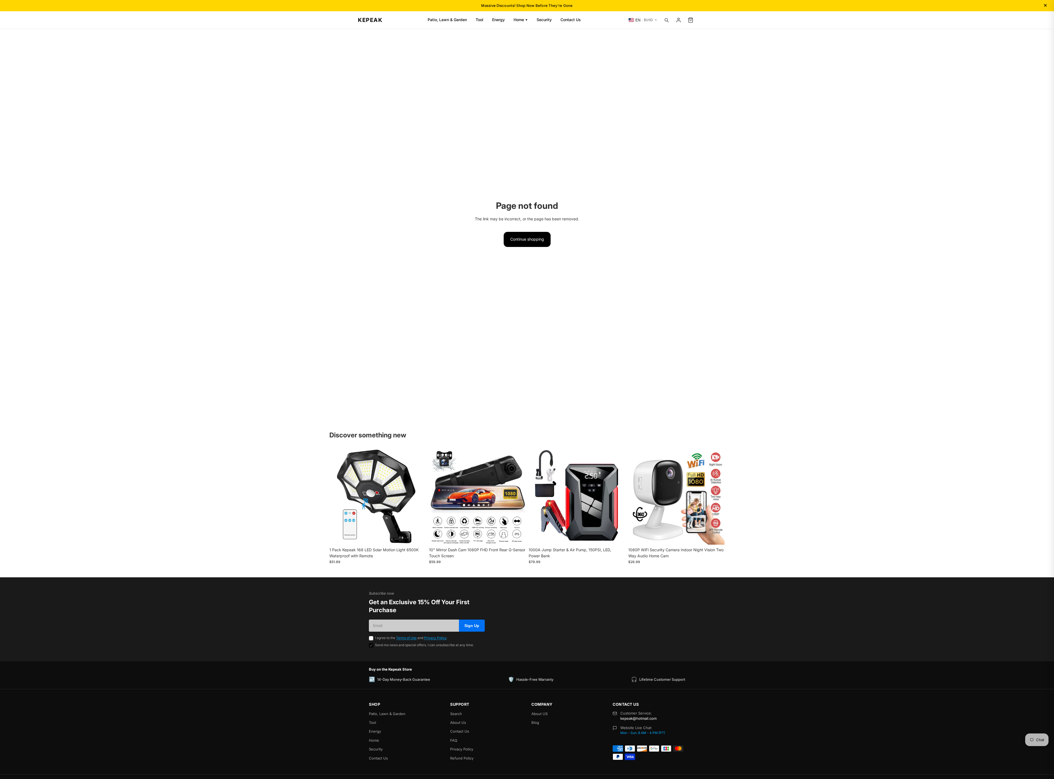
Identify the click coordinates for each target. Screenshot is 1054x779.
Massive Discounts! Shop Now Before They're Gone (527, 5)
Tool (479, 19)
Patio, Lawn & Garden (447, 19)
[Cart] (690, 20)
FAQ (453, 740)
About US (539, 713)
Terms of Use (406, 638)
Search (456, 713)
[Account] (678, 20)
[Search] (666, 20)
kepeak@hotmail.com (638, 718)
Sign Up (471, 625)
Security (544, 19)
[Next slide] (417, 496)
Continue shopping (527, 239)
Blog (535, 722)
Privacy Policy (435, 638)
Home (521, 19)
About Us (458, 722)
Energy (498, 19)
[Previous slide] (337, 496)
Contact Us (570, 19)
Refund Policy (461, 758)
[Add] (417, 536)
